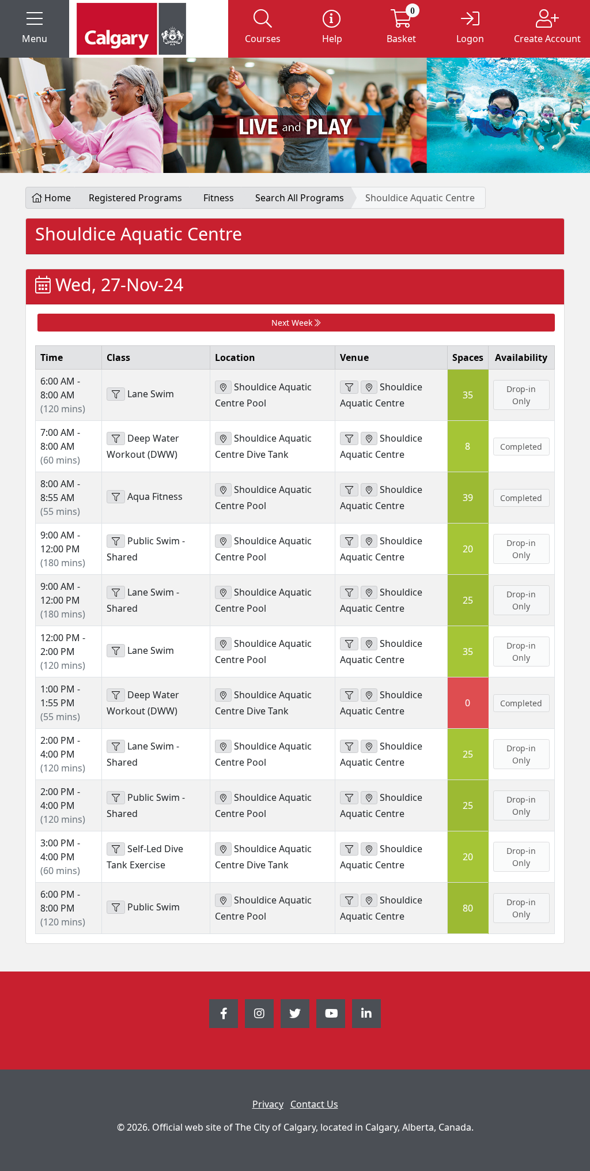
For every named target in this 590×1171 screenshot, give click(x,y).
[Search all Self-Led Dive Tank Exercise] (116, 849)
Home (56, 197)
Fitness (218, 197)
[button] (34, 29)
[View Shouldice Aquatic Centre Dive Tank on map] (223, 438)
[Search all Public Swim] (116, 907)
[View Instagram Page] (259, 1013)
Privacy (267, 1104)
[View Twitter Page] (295, 1013)
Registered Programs (135, 197)
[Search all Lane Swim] (116, 394)
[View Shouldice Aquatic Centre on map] (369, 387)
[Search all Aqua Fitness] (116, 496)
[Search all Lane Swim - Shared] (116, 592)
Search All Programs (299, 197)
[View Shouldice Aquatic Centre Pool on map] (223, 387)
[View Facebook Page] (223, 1013)
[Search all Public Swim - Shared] (116, 541)
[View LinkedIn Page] (366, 1013)
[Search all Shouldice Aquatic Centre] (349, 387)
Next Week (293, 322)
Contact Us (314, 1104)
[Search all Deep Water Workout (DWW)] (116, 438)
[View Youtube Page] (330, 1013)
